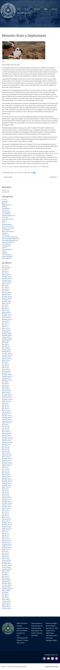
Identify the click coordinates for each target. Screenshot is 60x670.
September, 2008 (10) (7, 588)
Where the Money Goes (23, 631)
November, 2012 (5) (7, 503)
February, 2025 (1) (6, 274)
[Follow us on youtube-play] (48, 658)
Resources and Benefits (52, 623)
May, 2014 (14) (5, 471)
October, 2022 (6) (6, 299)
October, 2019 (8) (6, 357)
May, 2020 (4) (5, 344)
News (45, 9)
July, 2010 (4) (5, 551)
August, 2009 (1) (6, 571)
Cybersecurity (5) (6, 212)
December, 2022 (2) (7, 296)
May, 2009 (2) (5, 574)
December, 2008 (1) (7, 583)
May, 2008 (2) (5, 596)
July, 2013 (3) (5, 489)
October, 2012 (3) (6, 505)
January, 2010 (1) (6, 562)
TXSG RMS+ (34, 635)
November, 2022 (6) (7, 298)
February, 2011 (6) (6, 540)
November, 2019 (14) (7, 355)
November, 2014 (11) (7, 460)
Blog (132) (4, 203)
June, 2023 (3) (5, 287)
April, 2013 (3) (5, 494)
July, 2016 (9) (5, 424)
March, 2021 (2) (6, 328)
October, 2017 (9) (6, 398)
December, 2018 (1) (7, 374)
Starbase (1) (5, 233)
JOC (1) (3, 222)
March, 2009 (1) (6, 578)
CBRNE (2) (4, 206)
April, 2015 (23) (5, 451)
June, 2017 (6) (5, 405)
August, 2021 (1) (6, 321)
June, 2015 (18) (5, 448)
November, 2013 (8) (7, 481)
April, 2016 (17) (5, 430)
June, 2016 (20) (5, 426)
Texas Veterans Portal (37, 626)
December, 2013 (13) (7, 480)
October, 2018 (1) (6, 378)
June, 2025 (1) (5, 269)
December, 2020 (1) (7, 333)
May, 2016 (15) (5, 428)
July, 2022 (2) (5, 305)
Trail (18, 635)
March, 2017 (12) (6, 410)
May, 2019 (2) (5, 365)
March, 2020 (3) (6, 348)
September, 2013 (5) (7, 485)
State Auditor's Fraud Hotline (37, 631)
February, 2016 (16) (7, 433)
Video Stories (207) (6, 258)
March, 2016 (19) (6, 431)
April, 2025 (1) (5, 273)
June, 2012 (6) (5, 512)
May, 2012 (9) (5, 514)
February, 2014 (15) (7, 476)
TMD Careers (20, 643)
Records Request (51, 626)
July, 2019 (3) (5, 362)
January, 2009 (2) (6, 581)
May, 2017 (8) (5, 406)
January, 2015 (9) (6, 456)
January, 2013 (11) (6, 499)
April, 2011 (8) (5, 537)
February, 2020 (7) (6, 349)
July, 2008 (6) (5, 592)
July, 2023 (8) (5, 285)
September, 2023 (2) (7, 282)
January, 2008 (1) (6, 603)
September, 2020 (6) (7, 339)
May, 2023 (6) (5, 289)
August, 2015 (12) (6, 444)
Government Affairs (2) (8, 219)
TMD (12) (4, 247)
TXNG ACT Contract (22, 640)
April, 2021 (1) (5, 326)
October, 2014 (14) (6, 462)
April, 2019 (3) (5, 367)
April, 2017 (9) (5, 408)
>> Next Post (53, 177)
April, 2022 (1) (5, 308)
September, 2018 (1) (7, 380)
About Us (27, 9)
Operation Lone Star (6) (8, 228)
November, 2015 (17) (7, 439)
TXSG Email (49, 638)
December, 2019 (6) (7, 353)
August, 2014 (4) (6, 465)
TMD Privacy (49, 633)
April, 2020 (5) (5, 346)
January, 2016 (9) (6, 435)
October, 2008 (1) (6, 587)
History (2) (4, 221)
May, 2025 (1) (5, 271)
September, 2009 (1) (7, 569)
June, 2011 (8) (5, 533)
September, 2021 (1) (7, 319)
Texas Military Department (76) (10, 240)
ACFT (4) (4, 199)
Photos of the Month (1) (8, 231)
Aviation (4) (5, 201)
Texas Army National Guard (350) (10, 238)
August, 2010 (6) (6, 549)
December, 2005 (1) (7, 608)
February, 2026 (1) (6, 267)
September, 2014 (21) (7, 464)
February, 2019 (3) (6, 371)
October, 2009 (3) (6, 567)
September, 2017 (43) (7, 399)
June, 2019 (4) (5, 364)
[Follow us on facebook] (44, 658)
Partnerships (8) (6, 230)
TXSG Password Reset (23, 638)
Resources (37, 9)
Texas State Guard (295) (8, 242)
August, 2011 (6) (6, 530)
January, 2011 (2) (6, 542)
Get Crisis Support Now (24, 13)
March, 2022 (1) (6, 310)
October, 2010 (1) (6, 546)
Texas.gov (19, 626)
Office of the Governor (23, 623)
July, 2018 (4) (5, 382)
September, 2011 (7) (7, 528)
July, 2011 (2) (5, 531)
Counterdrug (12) (6, 208)
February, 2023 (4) (6, 292)
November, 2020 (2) (7, 335)
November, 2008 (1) (7, 585)
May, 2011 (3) (5, 535)
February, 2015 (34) (7, 455)
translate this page (52, 666)
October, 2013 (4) (6, 483)
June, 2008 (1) (5, 594)
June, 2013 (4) (5, 490)
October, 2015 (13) (6, 440)
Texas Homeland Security (37, 623)
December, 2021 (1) (7, 314)
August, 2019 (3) (6, 360)
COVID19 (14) (5, 210)
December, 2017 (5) (7, 394)
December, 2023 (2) (7, 276)
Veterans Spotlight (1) (7, 256)
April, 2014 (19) (5, 473)
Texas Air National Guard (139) (9, 237)
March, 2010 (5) (6, 558)
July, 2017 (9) (5, 403)
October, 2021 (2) (6, 317)
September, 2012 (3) (7, 506)
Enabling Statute (36, 628)
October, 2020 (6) (6, 337)
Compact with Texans (23, 628)
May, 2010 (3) (5, 555)
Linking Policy (21, 633)
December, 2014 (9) (7, 458)
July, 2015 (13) (5, 446)
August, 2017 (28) (6, 401)
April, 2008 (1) (5, 597)
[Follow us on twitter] (52, 658)
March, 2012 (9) (6, 517)
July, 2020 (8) (5, 342)
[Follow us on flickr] (56, 658)
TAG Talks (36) (5, 235)
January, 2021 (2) (6, 332)
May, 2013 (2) (5, 492)
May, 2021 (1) (5, 324)
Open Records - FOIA (52, 628)
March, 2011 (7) (6, 538)
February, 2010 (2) (6, 560)
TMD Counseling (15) (7, 249)
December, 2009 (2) (7, 563)
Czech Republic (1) (6, 213)
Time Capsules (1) (6, 246)
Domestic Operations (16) (8, 215)
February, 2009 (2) (6, 579)
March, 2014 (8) (6, 474)
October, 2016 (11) (6, 419)
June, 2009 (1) (5, 572)
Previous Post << (7, 177)
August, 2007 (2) (6, 605)
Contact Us (54, 9)
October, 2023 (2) (6, 280)
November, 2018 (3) (7, 376)
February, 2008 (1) (6, 601)
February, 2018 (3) (6, 390)
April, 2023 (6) (5, 291)
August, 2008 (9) (6, 590)
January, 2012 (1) (6, 521)
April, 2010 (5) (5, 556)
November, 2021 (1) (7, 316)
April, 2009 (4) (5, 576)
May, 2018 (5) (5, 385)
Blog (34, 172)
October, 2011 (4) (6, 526)
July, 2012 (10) (5, 510)
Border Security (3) (6, 205)
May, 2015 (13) (5, 449)
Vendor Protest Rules (37, 633)
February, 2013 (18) (7, 497)
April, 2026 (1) (5, 266)
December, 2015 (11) (7, 437)
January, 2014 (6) (6, 478)
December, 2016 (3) (7, 415)
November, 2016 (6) (7, 417)
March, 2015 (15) (6, 453)
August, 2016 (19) (6, 423)
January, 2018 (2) (6, 392)
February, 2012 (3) (6, 519)
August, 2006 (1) (6, 606)
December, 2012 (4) (7, 501)
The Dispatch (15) (6, 244)
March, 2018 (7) (6, 389)
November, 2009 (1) (7, 565)
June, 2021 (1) (5, 323)
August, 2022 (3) (6, 303)
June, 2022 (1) (5, 307)
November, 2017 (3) (7, 396)
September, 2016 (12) (7, 421)
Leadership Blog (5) (7, 224)
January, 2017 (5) (6, 414)
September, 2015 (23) (7, 442)
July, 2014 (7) (5, 467)
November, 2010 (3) (7, 544)
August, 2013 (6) (6, 487)
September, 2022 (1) (7, 301)
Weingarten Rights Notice (52, 640)
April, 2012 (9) (5, 515)
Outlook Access (50, 631)
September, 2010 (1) (7, 547)
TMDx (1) (4, 251)
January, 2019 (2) (6, 373)
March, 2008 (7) (6, 599)
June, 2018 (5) (5, 383)
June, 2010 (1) (5, 553)
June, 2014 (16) (5, 469)
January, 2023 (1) (6, 294)
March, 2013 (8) (6, 496)
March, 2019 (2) (6, 369)
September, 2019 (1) (7, 358)
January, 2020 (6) (6, 351)
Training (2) (5, 253)
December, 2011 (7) (7, 522)
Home (19, 9)
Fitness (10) (5, 217)
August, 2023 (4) (6, 283)
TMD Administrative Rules (52, 635)
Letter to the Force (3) (7, 226)
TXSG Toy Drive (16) (7, 254)
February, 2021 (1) (6, 330)
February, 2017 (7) (6, 412)
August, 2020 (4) (6, 341)
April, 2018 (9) (5, 387)
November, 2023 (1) (7, 278)
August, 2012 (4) (6, 508)
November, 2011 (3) (7, 524)
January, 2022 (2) (6, 312)
